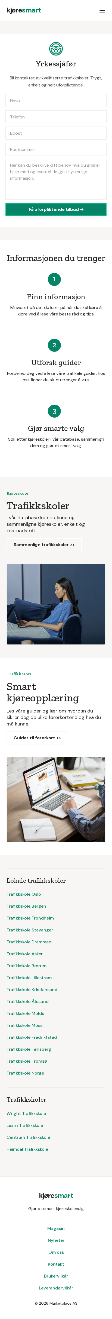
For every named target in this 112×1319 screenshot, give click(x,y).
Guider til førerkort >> (37, 738)
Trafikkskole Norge (25, 1073)
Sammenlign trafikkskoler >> (44, 544)
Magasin (56, 1228)
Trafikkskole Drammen (29, 942)
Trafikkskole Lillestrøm (29, 978)
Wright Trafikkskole (26, 1113)
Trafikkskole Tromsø (27, 1061)
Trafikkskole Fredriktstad (32, 1037)
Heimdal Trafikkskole (27, 1149)
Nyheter (56, 1240)
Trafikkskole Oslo (24, 894)
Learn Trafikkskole (25, 1125)
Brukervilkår (56, 1276)
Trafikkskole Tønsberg (29, 1049)
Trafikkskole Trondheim (30, 918)
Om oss (56, 1252)
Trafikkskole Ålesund (28, 1001)
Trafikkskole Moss (24, 1025)
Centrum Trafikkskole (28, 1137)
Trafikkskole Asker (25, 954)
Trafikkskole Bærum (26, 966)
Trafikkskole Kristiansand (32, 989)
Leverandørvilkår (56, 1288)
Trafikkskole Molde (25, 1013)
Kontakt (56, 1264)
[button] (102, 10)
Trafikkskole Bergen (26, 906)
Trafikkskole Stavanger (30, 930)
